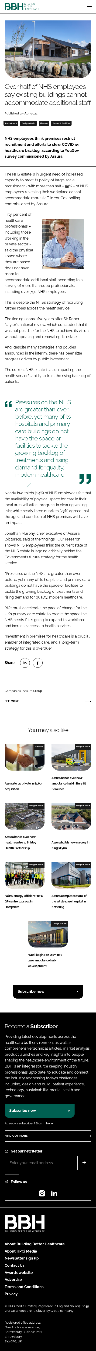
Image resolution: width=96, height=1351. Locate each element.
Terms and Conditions (24, 1287)
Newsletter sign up (22, 1258)
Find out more (16, 1135)
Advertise (13, 1279)
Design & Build (28, 123)
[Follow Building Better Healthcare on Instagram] (42, 1195)
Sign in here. (44, 1123)
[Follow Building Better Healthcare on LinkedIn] (54, 1195)
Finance (44, 123)
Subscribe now (31, 991)
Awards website (19, 1272)
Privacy (11, 1294)
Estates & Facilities (61, 123)
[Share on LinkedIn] (25, 663)
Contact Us (14, 1265)
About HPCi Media (21, 1251)
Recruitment (11, 123)
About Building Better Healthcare (35, 1244)
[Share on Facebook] (38, 663)
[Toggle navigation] (89, 6)
